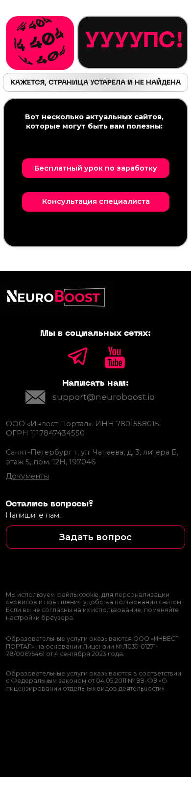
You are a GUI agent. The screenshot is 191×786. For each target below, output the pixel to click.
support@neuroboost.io (103, 397)
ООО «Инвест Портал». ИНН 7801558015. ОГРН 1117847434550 (83, 428)
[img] (36, 397)
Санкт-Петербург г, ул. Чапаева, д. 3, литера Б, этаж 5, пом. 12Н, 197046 (92, 457)
